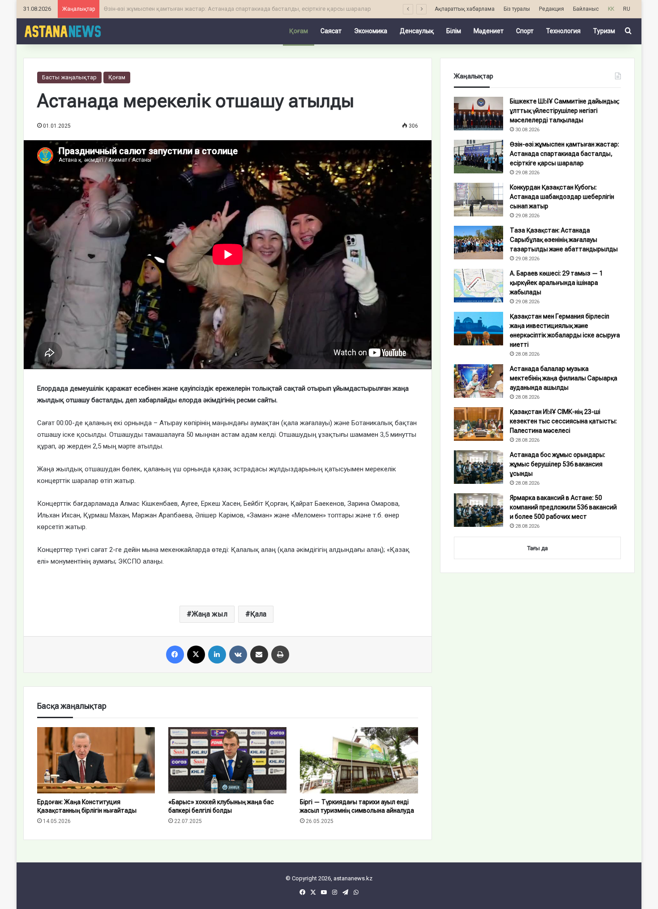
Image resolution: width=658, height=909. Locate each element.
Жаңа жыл (209, 614)
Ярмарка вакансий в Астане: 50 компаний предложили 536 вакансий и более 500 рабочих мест (563, 507)
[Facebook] (175, 654)
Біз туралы (517, 9)
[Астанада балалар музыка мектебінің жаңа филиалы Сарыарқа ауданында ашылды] (478, 381)
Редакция (551, 9)
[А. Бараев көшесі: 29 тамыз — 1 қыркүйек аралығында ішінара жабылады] (478, 285)
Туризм (604, 30)
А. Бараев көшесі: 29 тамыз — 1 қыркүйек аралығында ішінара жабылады (556, 283)
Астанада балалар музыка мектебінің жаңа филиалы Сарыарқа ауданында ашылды (563, 378)
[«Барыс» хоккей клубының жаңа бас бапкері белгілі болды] (227, 760)
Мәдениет (489, 30)
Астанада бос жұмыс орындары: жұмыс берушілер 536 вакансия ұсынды (557, 464)
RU (626, 9)
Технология (563, 30)
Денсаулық (417, 30)
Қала (258, 614)
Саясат (331, 30)
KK (611, 9)
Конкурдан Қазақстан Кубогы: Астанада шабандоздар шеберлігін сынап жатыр (562, 197)
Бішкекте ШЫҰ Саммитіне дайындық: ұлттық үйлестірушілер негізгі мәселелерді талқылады (565, 111)
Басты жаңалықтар (69, 77)
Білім (453, 30)
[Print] (280, 654)
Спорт (525, 30)
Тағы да (537, 548)
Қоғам (298, 30)
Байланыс (586, 9)
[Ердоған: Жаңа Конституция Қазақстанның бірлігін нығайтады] (96, 760)
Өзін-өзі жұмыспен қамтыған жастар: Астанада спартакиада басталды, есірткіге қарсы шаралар (564, 154)
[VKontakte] (238, 654)
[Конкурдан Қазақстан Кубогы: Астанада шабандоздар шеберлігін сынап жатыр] (478, 199)
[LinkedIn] (217, 654)
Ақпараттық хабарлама (465, 9)
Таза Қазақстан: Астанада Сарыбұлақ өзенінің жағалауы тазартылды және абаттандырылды (564, 240)
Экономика (370, 30)
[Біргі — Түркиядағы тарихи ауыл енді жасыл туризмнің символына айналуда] (359, 760)
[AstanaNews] (62, 31)
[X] (196, 654)
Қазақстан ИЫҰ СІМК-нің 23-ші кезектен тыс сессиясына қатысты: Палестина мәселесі (563, 421)
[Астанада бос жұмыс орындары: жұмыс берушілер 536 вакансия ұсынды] (478, 467)
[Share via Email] (259, 654)
